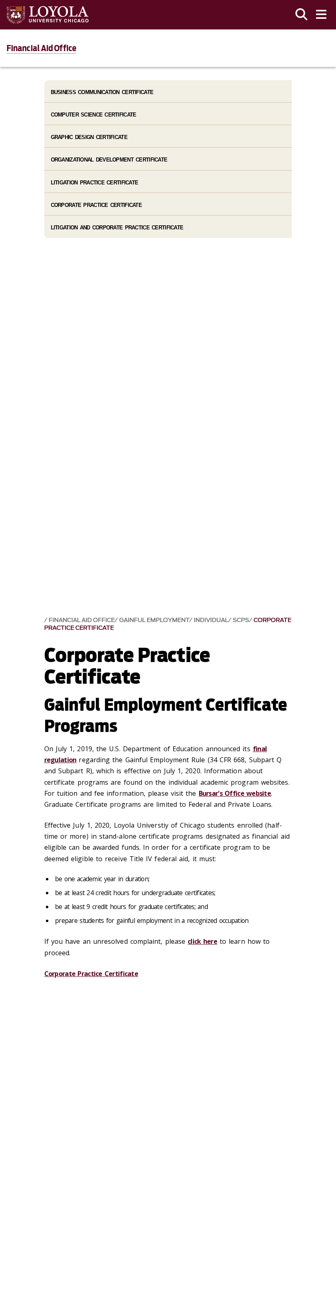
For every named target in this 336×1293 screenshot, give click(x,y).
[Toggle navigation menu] (321, 15)
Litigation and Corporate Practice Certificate (117, 227)
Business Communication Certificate (102, 92)
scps (241, 620)
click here (202, 941)
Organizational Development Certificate (109, 160)
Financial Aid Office (41, 48)
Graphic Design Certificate (89, 137)
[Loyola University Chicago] (48, 15)
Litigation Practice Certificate (94, 183)
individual (211, 620)
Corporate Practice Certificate (91, 973)
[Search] (301, 15)
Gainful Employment (154, 620)
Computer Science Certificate (93, 115)
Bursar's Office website (235, 793)
